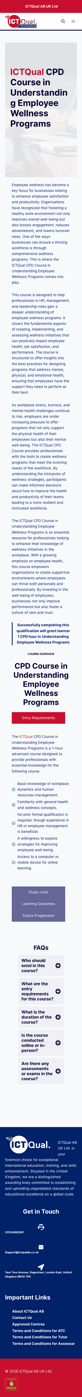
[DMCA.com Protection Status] (41, 1384)
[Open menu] (73, 21)
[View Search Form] (63, 21)
